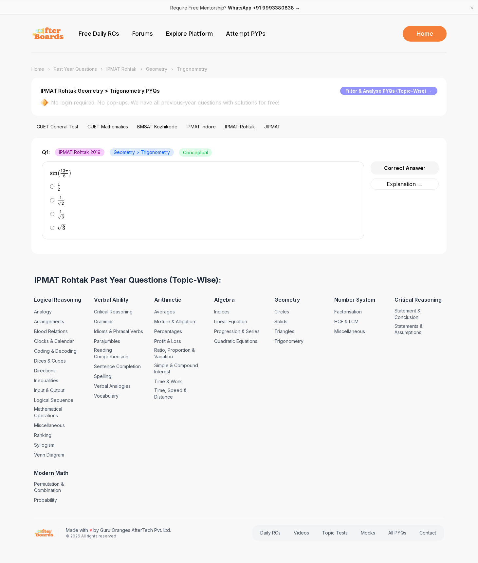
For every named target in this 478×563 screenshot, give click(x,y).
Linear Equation (230, 321)
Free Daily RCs (99, 33)
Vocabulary (106, 396)
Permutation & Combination (49, 487)
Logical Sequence (53, 400)
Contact (427, 532)
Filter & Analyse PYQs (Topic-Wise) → (388, 91)
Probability (45, 500)
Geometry (156, 69)
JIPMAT (272, 126)
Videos (301, 532)
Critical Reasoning (113, 311)
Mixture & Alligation (174, 321)
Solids (280, 321)
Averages (164, 311)
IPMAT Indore (201, 126)
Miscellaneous (49, 425)
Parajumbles (107, 341)
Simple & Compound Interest (176, 369)
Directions (45, 370)
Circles (281, 311)
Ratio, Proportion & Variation (174, 353)
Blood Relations (51, 331)
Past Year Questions (75, 69)
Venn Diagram (49, 455)
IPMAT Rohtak (121, 69)
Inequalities (46, 380)
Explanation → (405, 184)
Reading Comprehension (111, 353)
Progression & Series (237, 331)
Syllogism (44, 445)
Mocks (368, 532)
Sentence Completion (117, 366)
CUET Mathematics (107, 126)
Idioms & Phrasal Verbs (118, 331)
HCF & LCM (346, 321)
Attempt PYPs (246, 33)
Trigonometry (288, 341)
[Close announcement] (472, 8)
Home (424, 33)
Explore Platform (189, 33)
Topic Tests (335, 532)
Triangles (284, 331)
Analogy (43, 311)
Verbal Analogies (112, 386)
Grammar (103, 321)
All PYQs (397, 532)
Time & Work (168, 381)
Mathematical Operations (48, 412)
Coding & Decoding (55, 351)
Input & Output (49, 390)
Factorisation (348, 311)
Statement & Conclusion (407, 314)
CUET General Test (57, 126)
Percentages (168, 331)
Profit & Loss (167, 341)
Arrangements (49, 321)
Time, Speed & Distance (170, 393)
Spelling (102, 376)
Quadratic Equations (235, 341)
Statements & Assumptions (409, 329)
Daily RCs (270, 532)
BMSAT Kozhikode (157, 126)
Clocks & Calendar (54, 341)
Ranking (42, 435)
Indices (222, 311)
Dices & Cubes (50, 361)
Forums (142, 33)
